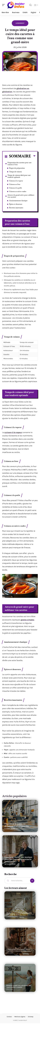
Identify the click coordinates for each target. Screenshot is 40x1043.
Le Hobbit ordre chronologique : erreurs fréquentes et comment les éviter (18, 950)
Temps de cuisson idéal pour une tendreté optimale (19, 176)
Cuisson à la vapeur (16, 181)
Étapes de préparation (17, 168)
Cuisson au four (14, 184)
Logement (20, 23)
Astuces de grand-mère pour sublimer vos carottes (21, 196)
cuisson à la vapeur (13, 432)
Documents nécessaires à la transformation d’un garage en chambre (19, 914)
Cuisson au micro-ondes (17, 191)
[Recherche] (30, 5)
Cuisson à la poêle (15, 188)
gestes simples (27, 620)
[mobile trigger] (4, 5)
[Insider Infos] (16, 5)
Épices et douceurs (15, 204)
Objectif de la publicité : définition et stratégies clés (16, 825)
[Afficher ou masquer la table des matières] (33, 156)
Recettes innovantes (16, 208)
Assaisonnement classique (18, 200)
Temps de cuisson (15, 172)
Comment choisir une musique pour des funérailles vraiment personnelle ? (18, 859)
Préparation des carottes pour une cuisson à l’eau (19, 163)
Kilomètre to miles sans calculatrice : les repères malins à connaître (18, 986)
